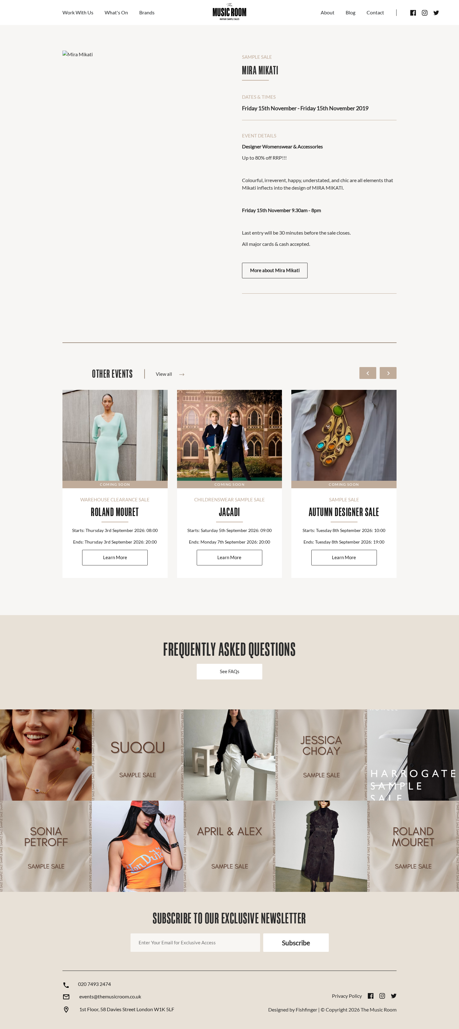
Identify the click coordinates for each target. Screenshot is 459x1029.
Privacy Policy (347, 996)
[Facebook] (413, 13)
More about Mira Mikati (275, 270)
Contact (375, 12)
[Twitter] (436, 13)
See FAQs (229, 671)
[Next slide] (388, 373)
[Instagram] (424, 13)
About (327, 12)
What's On (116, 12)
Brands (147, 12)
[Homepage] (229, 12)
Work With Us (77, 12)
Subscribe (296, 943)
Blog (350, 12)
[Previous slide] (367, 373)
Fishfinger (306, 1009)
